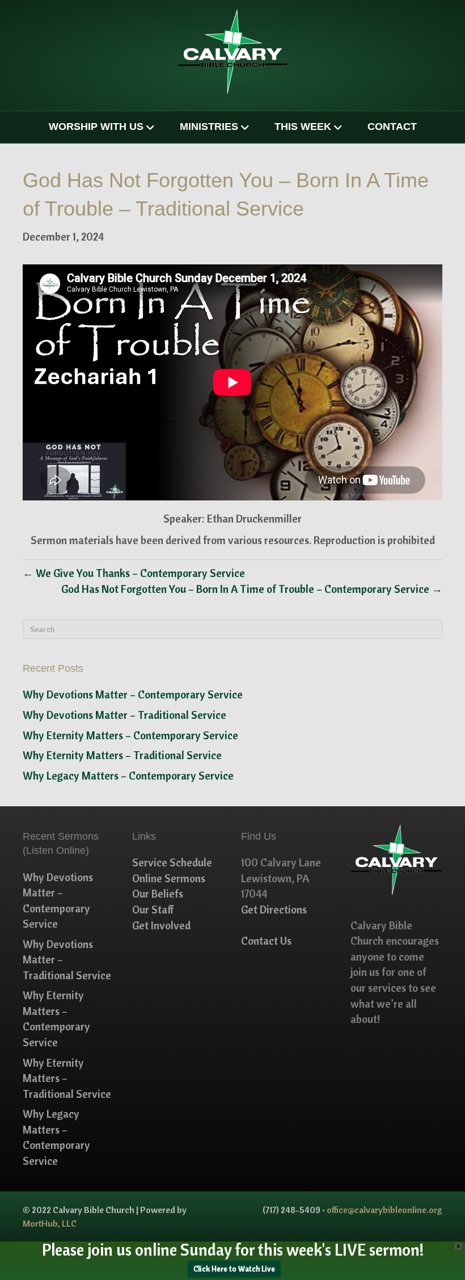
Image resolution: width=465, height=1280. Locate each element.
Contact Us (266, 941)
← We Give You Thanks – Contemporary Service (134, 573)
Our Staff (153, 909)
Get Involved (161, 925)
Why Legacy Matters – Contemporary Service (128, 775)
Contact (392, 126)
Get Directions (274, 909)
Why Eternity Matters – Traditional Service (122, 755)
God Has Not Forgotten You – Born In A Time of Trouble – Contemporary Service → (251, 589)
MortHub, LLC (50, 1223)
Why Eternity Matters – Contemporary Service (130, 735)
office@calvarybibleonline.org (384, 1209)
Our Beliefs (157, 893)
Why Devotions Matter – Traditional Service (124, 715)
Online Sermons (168, 878)
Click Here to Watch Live (234, 1268)
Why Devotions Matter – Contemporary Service (133, 694)
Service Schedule (172, 862)
